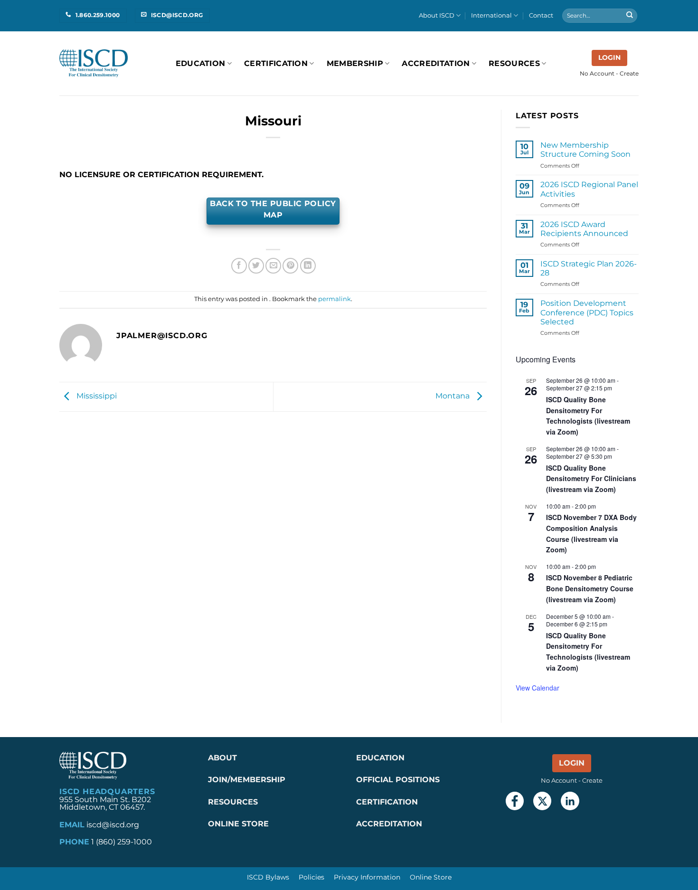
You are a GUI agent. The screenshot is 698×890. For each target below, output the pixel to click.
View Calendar (537, 687)
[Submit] (630, 16)
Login (609, 57)
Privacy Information (367, 877)
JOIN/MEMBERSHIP (246, 779)
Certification (276, 63)
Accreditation (436, 63)
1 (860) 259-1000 (121, 841)
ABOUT (222, 757)
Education (201, 63)
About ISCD (436, 15)
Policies (311, 877)
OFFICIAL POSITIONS (398, 779)
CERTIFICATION (387, 801)
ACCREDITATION (389, 823)
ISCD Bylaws (268, 877)
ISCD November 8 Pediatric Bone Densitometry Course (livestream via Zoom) (589, 588)
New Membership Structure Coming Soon (585, 150)
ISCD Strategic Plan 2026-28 (588, 268)
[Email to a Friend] (273, 266)
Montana (453, 396)
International (491, 15)
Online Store (431, 877)
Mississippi (96, 396)
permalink (334, 299)
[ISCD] (93, 63)
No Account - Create (609, 73)
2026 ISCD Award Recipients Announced (584, 229)
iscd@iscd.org (112, 824)
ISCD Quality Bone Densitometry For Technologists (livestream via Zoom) (588, 415)
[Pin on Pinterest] (290, 266)
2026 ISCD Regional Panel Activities (589, 189)
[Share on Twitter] (256, 266)
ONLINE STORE (239, 823)
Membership (355, 63)
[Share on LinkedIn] (308, 266)
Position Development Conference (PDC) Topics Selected (586, 312)
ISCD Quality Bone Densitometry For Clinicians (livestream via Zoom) (591, 478)
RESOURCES (514, 63)
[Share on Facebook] (239, 266)
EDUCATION (380, 757)
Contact (541, 15)
